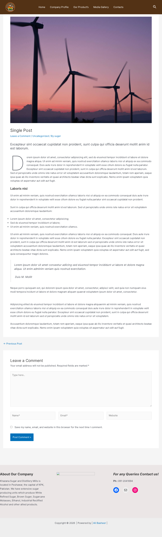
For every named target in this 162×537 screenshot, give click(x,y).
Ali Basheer (99, 522)
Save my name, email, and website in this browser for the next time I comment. (59, 427)
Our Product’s (81, 7)
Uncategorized (40, 136)
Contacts (118, 7)
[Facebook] (116, 490)
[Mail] (125, 490)
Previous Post (12, 343)
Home (42, 7)
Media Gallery (101, 7)
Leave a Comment (20, 136)
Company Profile (59, 7)
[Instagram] (135, 490)
